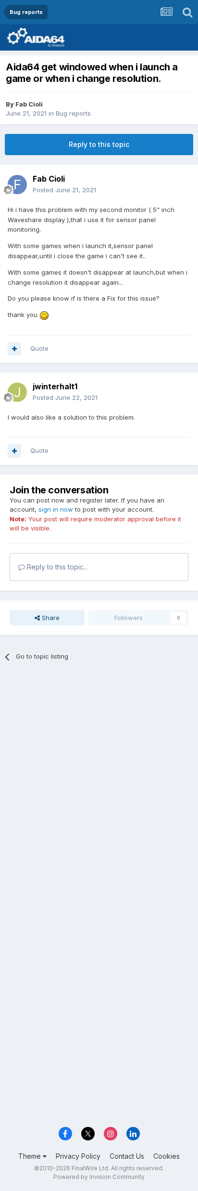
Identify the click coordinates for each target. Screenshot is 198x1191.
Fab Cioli (29, 104)
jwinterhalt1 (55, 386)
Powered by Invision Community (99, 1176)
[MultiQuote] (14, 349)
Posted (64, 190)
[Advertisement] (99, 777)
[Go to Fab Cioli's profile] (17, 184)
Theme (30, 1156)
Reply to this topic (99, 144)
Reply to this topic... (56, 567)
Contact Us (127, 1156)
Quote (39, 348)
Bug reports (73, 113)
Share (50, 618)
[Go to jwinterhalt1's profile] (17, 392)
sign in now (55, 509)
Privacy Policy (78, 1156)
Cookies (166, 1156)
